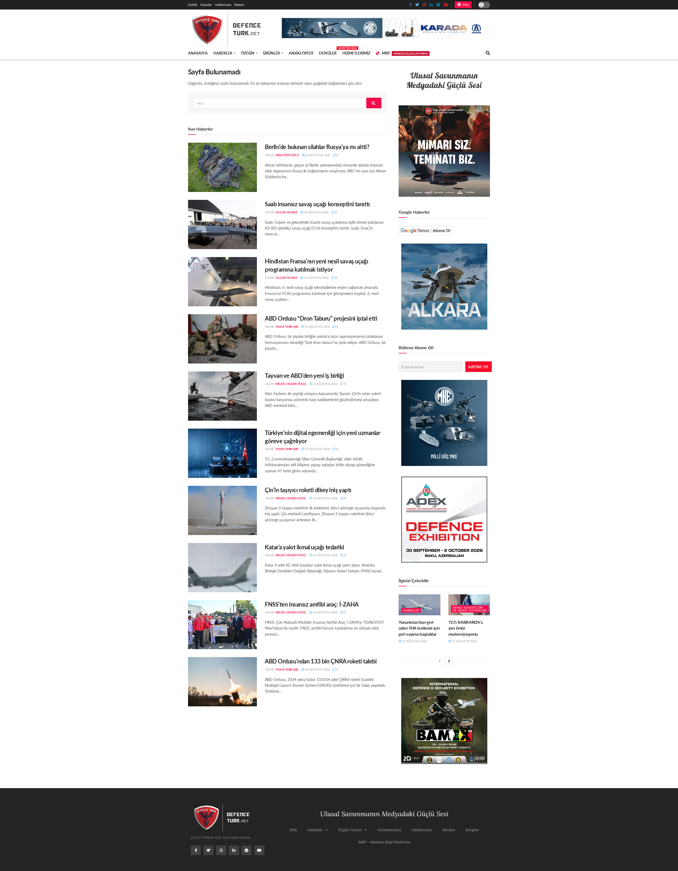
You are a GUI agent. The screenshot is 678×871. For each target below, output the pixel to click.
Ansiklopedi (301, 53)
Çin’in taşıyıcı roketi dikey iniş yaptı (308, 490)
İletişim (239, 4)
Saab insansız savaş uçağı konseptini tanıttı (317, 204)
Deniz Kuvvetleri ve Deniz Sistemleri (470, 608)
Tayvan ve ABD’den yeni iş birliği (304, 375)
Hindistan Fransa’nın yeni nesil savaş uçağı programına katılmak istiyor (316, 265)
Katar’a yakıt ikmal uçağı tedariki (304, 547)
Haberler (222, 53)
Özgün (247, 53)
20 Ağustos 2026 (325, 612)
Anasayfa (198, 53)
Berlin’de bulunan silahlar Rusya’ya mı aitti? (317, 146)
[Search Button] (373, 103)
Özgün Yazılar (350, 830)
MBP (405, 53)
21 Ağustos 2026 (325, 384)
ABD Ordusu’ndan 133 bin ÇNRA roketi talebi (321, 661)
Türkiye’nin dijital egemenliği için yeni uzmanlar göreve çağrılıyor (322, 436)
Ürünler (271, 53)
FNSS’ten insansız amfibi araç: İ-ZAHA (312, 604)
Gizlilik (192, 4)
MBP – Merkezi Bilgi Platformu (384, 842)
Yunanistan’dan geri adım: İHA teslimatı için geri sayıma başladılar (419, 628)
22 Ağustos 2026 (317, 155)
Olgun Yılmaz (286, 212)
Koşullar (206, 4)
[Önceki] (440, 661)
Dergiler (328, 52)
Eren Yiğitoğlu (287, 155)
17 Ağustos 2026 (414, 641)
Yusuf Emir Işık (286, 327)
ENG (465, 5)
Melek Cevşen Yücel (290, 384)
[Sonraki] (449, 661)
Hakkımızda (223, 4)
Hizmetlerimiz (356, 53)
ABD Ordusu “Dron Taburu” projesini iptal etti (321, 318)
